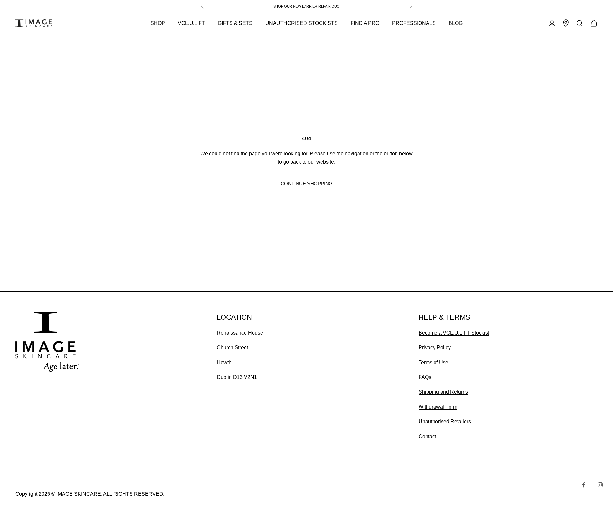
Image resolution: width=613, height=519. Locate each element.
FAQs (425, 377)
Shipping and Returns (443, 392)
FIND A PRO (365, 23)
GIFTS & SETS (235, 23)
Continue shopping (307, 183)
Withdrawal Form (438, 407)
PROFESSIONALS (414, 23)
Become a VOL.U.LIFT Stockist (454, 333)
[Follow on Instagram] (600, 485)
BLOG (456, 23)
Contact (427, 436)
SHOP (157, 23)
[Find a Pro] (566, 23)
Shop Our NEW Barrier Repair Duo (306, 6)
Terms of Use (433, 362)
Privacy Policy (435, 347)
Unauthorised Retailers (445, 421)
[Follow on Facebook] (583, 485)
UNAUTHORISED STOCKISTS (301, 23)
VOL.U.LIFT (191, 23)
